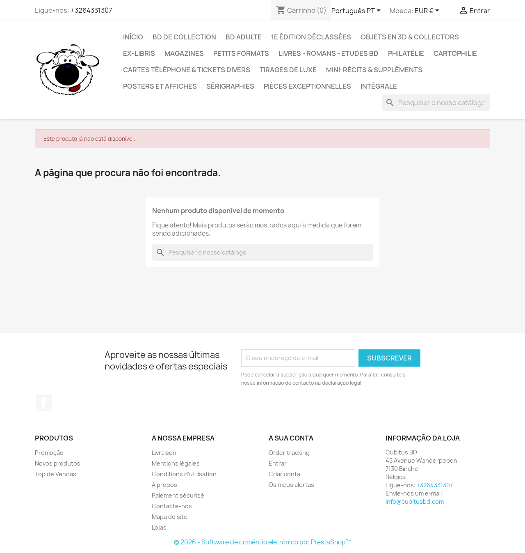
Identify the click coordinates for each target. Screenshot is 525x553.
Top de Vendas (55, 474)
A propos (164, 485)
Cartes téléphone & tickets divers (186, 69)
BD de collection (184, 36)
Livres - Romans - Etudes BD (328, 53)
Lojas (159, 527)
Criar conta (284, 474)
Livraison (164, 453)
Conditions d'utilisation (184, 474)
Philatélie (406, 53)
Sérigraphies (230, 86)
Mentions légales (176, 463)
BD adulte (244, 36)
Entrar (278, 463)
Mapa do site (169, 517)
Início (133, 36)
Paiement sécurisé (178, 495)
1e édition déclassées (311, 36)
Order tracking (289, 453)
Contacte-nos (172, 506)
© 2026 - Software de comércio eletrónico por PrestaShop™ (263, 542)
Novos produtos (57, 463)
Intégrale (379, 86)
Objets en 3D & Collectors (410, 36)
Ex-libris (139, 53)
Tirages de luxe (288, 69)
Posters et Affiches (160, 86)
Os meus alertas (291, 485)
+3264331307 (91, 10)
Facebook (44, 403)
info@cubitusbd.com (415, 501)
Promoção (49, 453)
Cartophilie (455, 53)
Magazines (184, 53)
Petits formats (241, 53)
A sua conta (291, 438)
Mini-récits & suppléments (374, 69)
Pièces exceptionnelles (307, 86)
